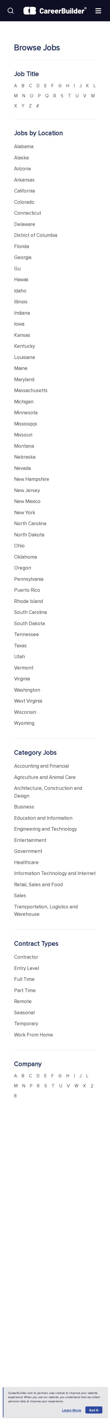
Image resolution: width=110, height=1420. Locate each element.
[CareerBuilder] (55, 11)
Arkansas (24, 180)
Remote (23, 1001)
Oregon (22, 568)
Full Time (24, 979)
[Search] (10, 10)
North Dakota (29, 535)
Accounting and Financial (41, 766)
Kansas (22, 335)
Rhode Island (28, 601)
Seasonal (24, 1013)
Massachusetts (31, 390)
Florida (21, 246)
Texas (20, 646)
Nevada (22, 468)
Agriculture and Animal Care (45, 777)
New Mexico (27, 501)
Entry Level (26, 968)
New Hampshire (31, 479)
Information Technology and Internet (55, 873)
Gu (17, 269)
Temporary (26, 1023)
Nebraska (24, 457)
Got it (94, 1410)
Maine (21, 368)
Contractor (26, 957)
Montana (24, 446)
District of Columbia (35, 235)
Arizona (22, 169)
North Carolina (30, 523)
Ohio (19, 546)
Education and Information (43, 818)
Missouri (23, 435)
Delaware (24, 224)
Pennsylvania (28, 579)
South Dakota (29, 623)
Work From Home (33, 1035)
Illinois (21, 302)
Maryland (24, 379)
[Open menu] (98, 10)
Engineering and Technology (45, 829)
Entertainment (30, 840)
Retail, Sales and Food (38, 885)
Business (24, 807)
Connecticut (27, 213)
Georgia (22, 257)
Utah (19, 657)
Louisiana (24, 357)
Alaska (21, 158)
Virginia (22, 679)
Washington (27, 690)
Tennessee (26, 634)
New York (24, 513)
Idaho (20, 291)
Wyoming (24, 723)
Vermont (23, 668)
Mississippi (25, 424)
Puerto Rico (27, 590)
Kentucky (24, 346)
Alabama (23, 146)
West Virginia (28, 701)
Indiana (22, 313)
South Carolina (30, 612)
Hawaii (21, 279)
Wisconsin (25, 712)
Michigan (23, 402)
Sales (20, 895)
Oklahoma (25, 557)
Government (28, 851)
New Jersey (27, 490)
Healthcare (26, 862)
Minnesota (26, 413)
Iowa (19, 324)
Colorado (24, 202)
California (24, 191)
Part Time (25, 990)
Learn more (71, 1410)
